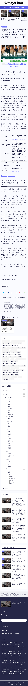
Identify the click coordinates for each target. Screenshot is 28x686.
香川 (9, 406)
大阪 (9, 474)
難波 (11, 483)
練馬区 (9, 448)
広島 (9, 402)
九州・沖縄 (15, 408)
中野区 (9, 434)
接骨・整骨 (16, 372)
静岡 (9, 456)
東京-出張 (10, 441)
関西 (15, 468)
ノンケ (11, 658)
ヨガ (16, 363)
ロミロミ (23, 365)
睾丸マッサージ (22, 671)
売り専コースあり (20, 370)
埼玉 (9, 463)
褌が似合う (6, 379)
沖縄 (9, 410)
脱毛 (11, 673)
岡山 (9, 401)
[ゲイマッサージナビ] (14, 5)
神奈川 (9, 466)
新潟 (9, 423)
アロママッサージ (18, 343)
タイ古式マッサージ (7, 356)
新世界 (11, 480)
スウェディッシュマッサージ (9, 352)
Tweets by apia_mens (8, 176)
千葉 (9, 461)
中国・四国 (15, 397)
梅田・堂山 (12, 482)
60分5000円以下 (14, 642)
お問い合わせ (19, 682)
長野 (9, 426)
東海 (15, 451)
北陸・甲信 (15, 421)
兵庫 (9, 472)
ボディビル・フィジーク (8, 363)
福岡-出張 (10, 414)
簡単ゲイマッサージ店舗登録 (11, 633)
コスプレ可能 (20, 649)
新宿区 (9, 440)
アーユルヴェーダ (7, 345)
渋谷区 (9, 445)
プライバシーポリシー (10, 682)
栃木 (9, 464)
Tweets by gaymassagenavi (9, 615)
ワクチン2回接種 (20, 664)
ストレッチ (19, 352)
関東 (15, 459)
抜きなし (5, 372)
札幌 (9, 418)
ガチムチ (23, 347)
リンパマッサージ (16, 365)
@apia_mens (16, 171)
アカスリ (10, 343)
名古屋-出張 (11, 455)
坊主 (13, 370)
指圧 (10, 372)
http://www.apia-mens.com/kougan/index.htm (19, 140)
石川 (9, 425)
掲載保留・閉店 (5, 286)
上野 (9, 431)
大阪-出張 (12, 478)
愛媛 (9, 404)
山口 (9, 399)
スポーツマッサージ (7, 354)
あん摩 (5, 343)
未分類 (14, 488)
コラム (14, 390)
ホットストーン (15, 361)
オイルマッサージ (7, 347)
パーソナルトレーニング (19, 658)
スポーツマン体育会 (17, 354)
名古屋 (9, 453)
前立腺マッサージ (7, 370)
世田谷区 (10, 433)
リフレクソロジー (7, 365)
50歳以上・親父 (5, 642)
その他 (11, 476)
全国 (15, 394)
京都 (9, 471)
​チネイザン (22, 642)
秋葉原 (9, 447)
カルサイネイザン (16, 347)
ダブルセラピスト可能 (17, 356)
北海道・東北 (4, 26)
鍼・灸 (12, 379)
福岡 (9, 412)
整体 (13, 374)
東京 (15, 429)
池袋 (9, 443)
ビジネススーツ (6, 361)
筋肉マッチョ (5, 673)
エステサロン (15, 345)
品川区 (9, 438)
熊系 (17, 374)
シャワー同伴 (5, 651)
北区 (9, 436)
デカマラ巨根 (5, 658)
